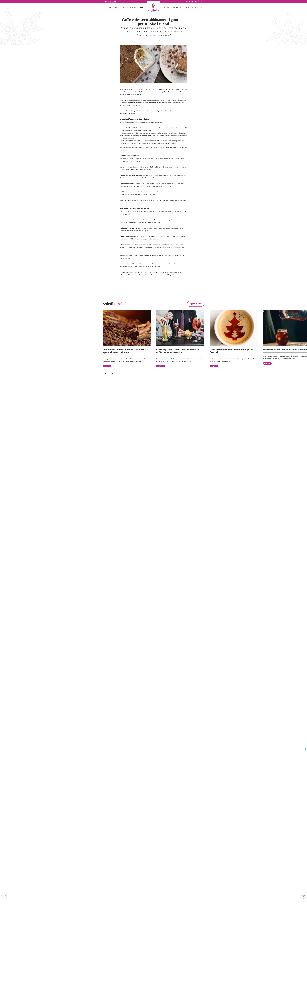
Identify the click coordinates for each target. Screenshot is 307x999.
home (109, 7)
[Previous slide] (106, 373)
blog (141, 7)
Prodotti (167, 7)
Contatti (198, 7)
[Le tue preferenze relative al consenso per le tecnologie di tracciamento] (305, 749)
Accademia (189, 7)
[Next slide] (112, 373)
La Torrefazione (132, 7)
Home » (136, 40)
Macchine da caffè (178, 7)
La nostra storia (118, 7)
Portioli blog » (141, 40)
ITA (201, 1)
